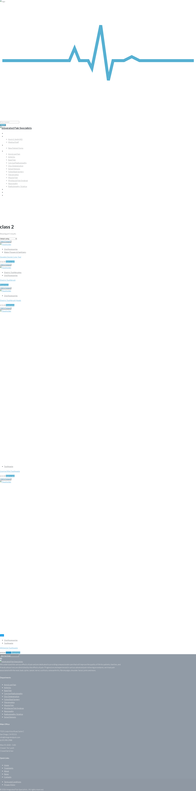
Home (6, 133)
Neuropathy (13, 183)
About (6, 192)
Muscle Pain (13, 177)
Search (3, 125)
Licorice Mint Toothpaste (10, 471)
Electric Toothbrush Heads (10, 300)
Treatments (8, 189)
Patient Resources (11, 145)
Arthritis (11, 157)
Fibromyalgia (13, 174)
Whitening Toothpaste (9, 648)
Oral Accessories (11, 249)
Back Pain (12, 160)
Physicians (8, 136)
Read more (4, 285)
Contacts (7, 195)
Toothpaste (8, 466)
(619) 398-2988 (6, 112)
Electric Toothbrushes (12, 272)
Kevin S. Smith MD (15, 139)
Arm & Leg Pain (14, 154)
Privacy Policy (9, 785)
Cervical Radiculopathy (17, 163)
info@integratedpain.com (15, 109)
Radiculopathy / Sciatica (17, 186)
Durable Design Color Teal (10, 257)
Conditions (8, 151)
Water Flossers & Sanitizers (15, 252)
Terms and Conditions (12, 782)
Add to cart (10, 262)
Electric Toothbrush (8, 280)
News (6, 774)
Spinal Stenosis (14, 169)
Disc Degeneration (15, 166)
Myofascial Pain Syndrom (18, 180)
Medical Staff (13, 142)
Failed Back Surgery (16, 171)
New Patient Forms (15, 148)
